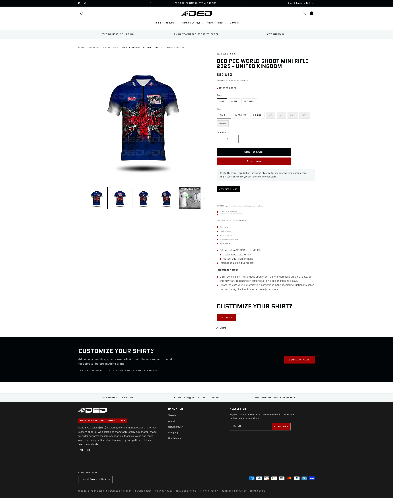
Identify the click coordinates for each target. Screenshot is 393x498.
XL (283, 116)
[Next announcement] (243, 3)
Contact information (234, 491)
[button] (82, 13)
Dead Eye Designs (98, 491)
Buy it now (254, 161)
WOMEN (249, 101)
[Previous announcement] (150, 3)
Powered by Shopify (120, 491)
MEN (234, 101)
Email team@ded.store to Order (196, 34)
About (171, 421)
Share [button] (223, 327)
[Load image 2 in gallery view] (120, 198)
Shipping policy (208, 491)
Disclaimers (174, 438)
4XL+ (224, 124)
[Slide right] (205, 198)
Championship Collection (103, 48)
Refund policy (143, 491)
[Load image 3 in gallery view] (143, 198)
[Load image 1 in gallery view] (97, 198)
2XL (294, 116)
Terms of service (186, 491)
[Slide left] (81, 198)
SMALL (224, 115)
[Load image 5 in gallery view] (190, 198)
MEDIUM (240, 115)
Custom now (299, 359)
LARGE (257, 115)
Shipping (221, 80)
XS (272, 116)
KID (222, 101)
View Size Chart (228, 189)
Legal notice (257, 491)
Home (81, 48)
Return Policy (175, 426)
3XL (306, 116)
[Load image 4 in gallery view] (166, 198)
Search (172, 415)
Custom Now (226, 318)
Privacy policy (163, 491)
